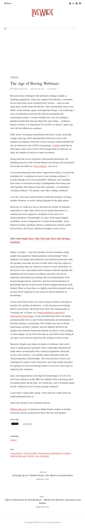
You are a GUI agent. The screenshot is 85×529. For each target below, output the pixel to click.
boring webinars (16, 453)
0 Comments (52, 89)
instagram (73, 3)
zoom (37, 456)
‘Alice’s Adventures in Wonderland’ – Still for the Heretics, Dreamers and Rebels (43, 501)
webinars (30, 456)
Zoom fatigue (40, 166)
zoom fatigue (44, 456)
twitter (70, 3)
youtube (80, 3)
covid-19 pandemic (30, 453)
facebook (76, 3)
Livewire (14, 77)
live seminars (66, 453)
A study (56, 145)
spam (24, 456)
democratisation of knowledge (49, 453)
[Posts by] (12, 89)
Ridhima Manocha (20, 89)
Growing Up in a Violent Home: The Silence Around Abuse (42, 475)
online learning (15, 456)
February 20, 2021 (37, 89)
